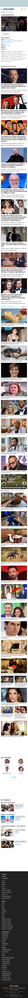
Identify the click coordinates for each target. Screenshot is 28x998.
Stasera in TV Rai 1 (6, 919)
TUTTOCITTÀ (11, 988)
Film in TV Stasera (6, 890)
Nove (3, 917)
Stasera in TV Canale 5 (7, 927)
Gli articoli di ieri (6, 898)
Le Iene (4, 969)
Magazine (3, 12)
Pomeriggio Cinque (6, 973)
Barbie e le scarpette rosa (8, 814)
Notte (3, 882)
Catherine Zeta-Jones (6, 42)
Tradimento (4, 839)
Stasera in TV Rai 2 (6, 921)
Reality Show (5, 934)
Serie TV (4, 888)
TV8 (3, 915)
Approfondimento (6, 949)
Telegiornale (5, 943)
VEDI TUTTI (14, 777)
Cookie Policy (20, 991)
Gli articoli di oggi (6, 896)
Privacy (16, 991)
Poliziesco (17, 808)
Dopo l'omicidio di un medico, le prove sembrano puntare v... (19, 805)
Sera (3, 880)
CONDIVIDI (5, 34)
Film (7, 12)
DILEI (15, 988)
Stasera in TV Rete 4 (7, 925)
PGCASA (24, 987)
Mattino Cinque (6, 975)
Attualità (4, 947)
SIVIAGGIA (18, 988)
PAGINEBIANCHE (6, 988)
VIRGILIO (7, 987)
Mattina (4, 876)
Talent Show (5, 936)
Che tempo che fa (6, 979)
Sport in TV (5, 894)
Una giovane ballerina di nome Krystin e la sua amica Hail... (20, 817)
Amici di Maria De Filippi (8, 957)
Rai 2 (3, 905)
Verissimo (4, 967)
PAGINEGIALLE (11, 987)
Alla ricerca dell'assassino (8, 802)
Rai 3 (3, 907)
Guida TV (4, 874)
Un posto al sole (6, 971)
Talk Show (4, 938)
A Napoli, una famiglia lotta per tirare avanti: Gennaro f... (21, 842)
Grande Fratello (6, 961)
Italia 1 (3, 913)
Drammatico (18, 844)
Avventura (11, 12)
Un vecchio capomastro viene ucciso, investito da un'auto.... (20, 830)
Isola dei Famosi (6, 963)
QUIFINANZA (23, 988)
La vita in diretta (6, 977)
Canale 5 (4, 911)
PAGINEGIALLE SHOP (18, 987)
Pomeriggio (5, 878)
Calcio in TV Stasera (7, 892)
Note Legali (11, 991)
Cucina (3, 945)
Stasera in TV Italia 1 (7, 929)
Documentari (5, 951)
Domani (4, 884)
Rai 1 (3, 903)
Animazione (17, 819)
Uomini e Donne (6, 959)
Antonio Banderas (8, 41)
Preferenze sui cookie (12, 992)
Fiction (16, 833)
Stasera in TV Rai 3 (6, 923)
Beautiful (4, 965)
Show (3, 953)
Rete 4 (3, 909)
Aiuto (18, 992)
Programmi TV (5, 932)
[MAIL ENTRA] (22, 9)
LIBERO (3, 987)
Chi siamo (6, 991)
